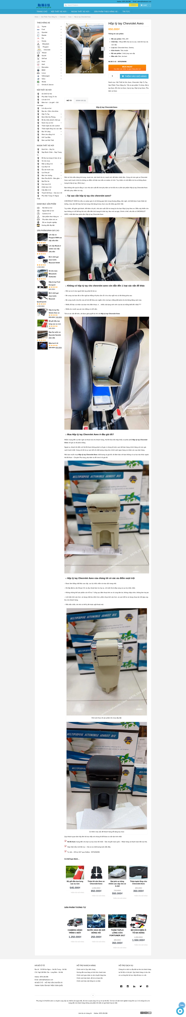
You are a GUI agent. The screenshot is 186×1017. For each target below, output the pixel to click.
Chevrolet (63, 17)
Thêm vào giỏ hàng (136, 76)
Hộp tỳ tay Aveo (139, 88)
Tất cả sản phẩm (132, 85)
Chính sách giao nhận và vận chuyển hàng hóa (91, 975)
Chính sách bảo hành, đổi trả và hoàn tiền (90, 978)
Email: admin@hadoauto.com (142, 1)
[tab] (69, 100)
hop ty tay (130, 88)
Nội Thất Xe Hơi (58, 12)
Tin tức (126, 12)
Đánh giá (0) (81, 100)
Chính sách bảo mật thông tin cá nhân (88, 981)
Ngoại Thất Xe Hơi (80, 12)
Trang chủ (42, 12)
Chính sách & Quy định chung (86, 969)
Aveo (69, 17)
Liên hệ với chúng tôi (85, 1013)
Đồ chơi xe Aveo (120, 88)
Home (36, 17)
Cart (146, 5)
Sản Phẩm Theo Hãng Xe (106, 12)
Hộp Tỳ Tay (143, 82)
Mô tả (69, 100)
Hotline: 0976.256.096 (124, 1)
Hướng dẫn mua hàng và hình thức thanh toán (91, 972)
